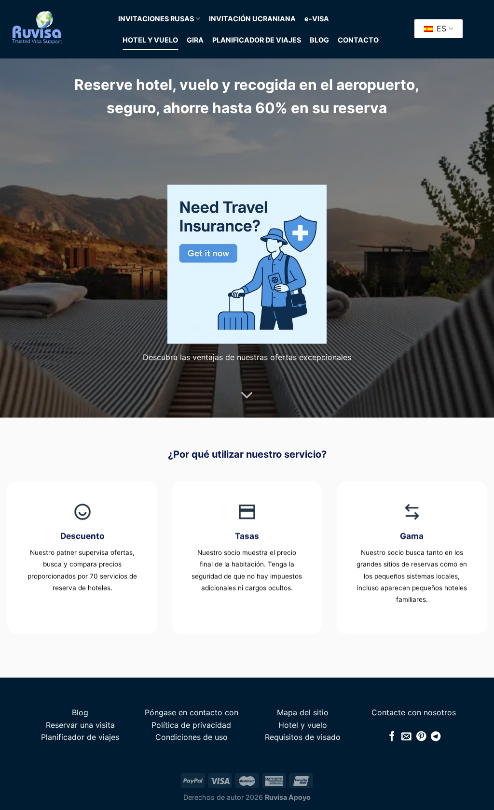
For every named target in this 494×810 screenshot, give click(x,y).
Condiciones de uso (191, 737)
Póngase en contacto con (191, 712)
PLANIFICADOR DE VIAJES (256, 40)
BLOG (319, 40)
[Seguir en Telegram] (435, 737)
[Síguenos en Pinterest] (421, 737)
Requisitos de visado (303, 737)
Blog (80, 712)
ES (440, 28)
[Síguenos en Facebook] (392, 737)
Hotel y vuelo (302, 725)
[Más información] (247, 395)
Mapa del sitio (303, 712)
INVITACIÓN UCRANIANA (252, 18)
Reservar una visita (80, 725)
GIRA (195, 40)
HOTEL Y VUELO (150, 40)
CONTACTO (358, 40)
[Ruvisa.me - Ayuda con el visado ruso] (55, 29)
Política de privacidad (191, 725)
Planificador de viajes (80, 737)
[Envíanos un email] (406, 737)
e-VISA (316, 18)
